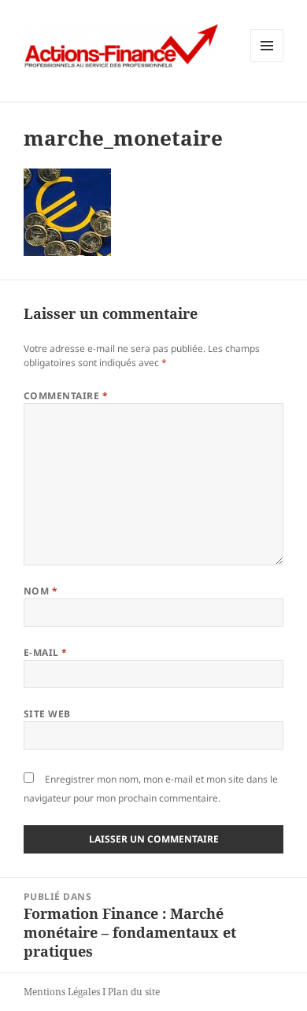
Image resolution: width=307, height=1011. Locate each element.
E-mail (46, 652)
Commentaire (66, 395)
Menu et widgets (267, 61)
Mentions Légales (62, 991)
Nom (40, 591)
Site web (47, 713)
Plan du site (134, 991)
